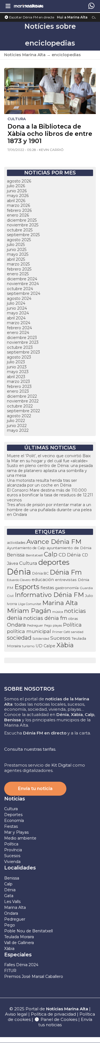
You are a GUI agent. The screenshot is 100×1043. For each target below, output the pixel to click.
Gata (8, 895)
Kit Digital (61, 765)
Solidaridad (40, 639)
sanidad (77, 632)
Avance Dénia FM (53, 542)
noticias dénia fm (45, 618)
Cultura (28, 563)
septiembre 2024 (23, 293)
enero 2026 (18, 215)
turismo (28, 646)
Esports (26, 586)
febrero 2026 (19, 210)
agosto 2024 (19, 298)
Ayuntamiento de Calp (26, 548)
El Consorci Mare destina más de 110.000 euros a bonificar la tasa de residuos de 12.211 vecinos (50, 495)
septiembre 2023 (23, 352)
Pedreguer (35, 625)
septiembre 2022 (23, 410)
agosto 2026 (19, 181)
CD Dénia (70, 555)
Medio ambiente (20, 838)
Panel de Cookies (58, 1019)
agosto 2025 (19, 239)
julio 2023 (16, 361)
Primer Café (61, 632)
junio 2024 (17, 308)
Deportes (13, 814)
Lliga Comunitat (29, 604)
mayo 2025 (17, 254)
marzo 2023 (18, 381)
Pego (48, 625)
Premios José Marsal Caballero (33, 976)
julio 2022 (16, 420)
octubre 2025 (19, 230)
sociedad (19, 637)
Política (72, 625)
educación (43, 579)
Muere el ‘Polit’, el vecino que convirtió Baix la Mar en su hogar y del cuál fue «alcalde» (49, 458)
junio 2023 (17, 366)
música (57, 612)
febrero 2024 (19, 327)
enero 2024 (18, 332)
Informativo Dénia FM (49, 595)
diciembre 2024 (22, 278)
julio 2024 (16, 303)
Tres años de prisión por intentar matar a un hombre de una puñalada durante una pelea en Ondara (49, 509)
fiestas (47, 587)
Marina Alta (60, 603)
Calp (51, 554)
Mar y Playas (16, 832)
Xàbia (65, 645)
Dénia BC (40, 573)
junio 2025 (16, 249)
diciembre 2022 (22, 396)
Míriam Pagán (29, 611)
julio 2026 (16, 185)
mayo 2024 (18, 313)
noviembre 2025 (22, 224)
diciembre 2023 (22, 337)
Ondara (16, 625)
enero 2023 (18, 391)
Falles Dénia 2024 (21, 964)
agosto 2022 (19, 415)
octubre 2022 (20, 406)
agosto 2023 (19, 357)
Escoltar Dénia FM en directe (31, 17)
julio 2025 (16, 244)
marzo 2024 (18, 322)
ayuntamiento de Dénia (69, 548)
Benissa (16, 555)
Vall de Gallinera (19, 942)
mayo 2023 (18, 371)
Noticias (14, 799)
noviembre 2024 (23, 283)
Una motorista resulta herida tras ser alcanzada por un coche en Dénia (42, 483)
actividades (16, 543)
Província (13, 849)
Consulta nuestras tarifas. (30, 749)
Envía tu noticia (35, 788)
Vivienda (12, 861)
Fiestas (11, 826)
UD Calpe (45, 645)
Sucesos (60, 638)
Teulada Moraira (19, 936)
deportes (53, 562)
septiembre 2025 (23, 234)
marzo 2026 (18, 205)
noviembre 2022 (23, 401)
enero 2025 (18, 273)
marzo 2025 (18, 264)
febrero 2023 (19, 386)
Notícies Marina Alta (25, 54)
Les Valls (12, 901)
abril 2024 (16, 318)
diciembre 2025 (22, 220)
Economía (14, 820)
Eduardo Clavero (19, 580)
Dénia (19, 572)
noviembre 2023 (23, 342)
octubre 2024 (20, 288)
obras (73, 619)
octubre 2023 (20, 347)
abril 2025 (16, 259)
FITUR (10, 970)
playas (57, 625)
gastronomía (67, 587)
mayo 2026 (18, 195)
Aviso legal (16, 1014)
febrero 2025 (19, 269)
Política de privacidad (54, 1014)
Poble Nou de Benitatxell (28, 930)
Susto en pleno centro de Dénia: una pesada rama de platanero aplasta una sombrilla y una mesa (50, 470)
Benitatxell (34, 555)
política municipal (29, 631)
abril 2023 (16, 376)
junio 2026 (17, 190)
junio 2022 (17, 425)
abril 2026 (16, 200)
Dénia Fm (66, 572)
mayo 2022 (18, 430)
